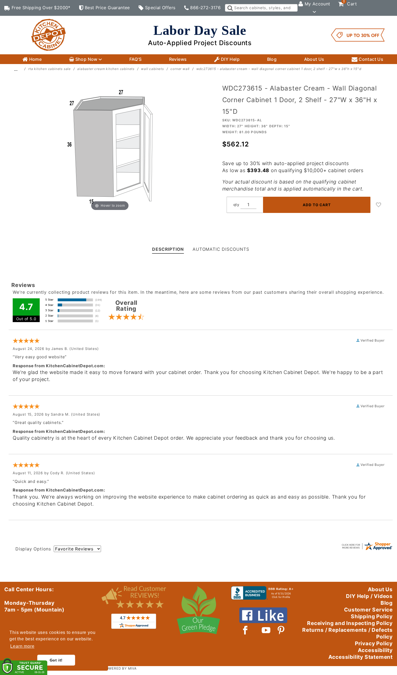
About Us (314, 59)
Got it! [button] (56, 660)
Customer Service (368, 609)
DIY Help (230, 59)
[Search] (229, 7)
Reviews (178, 59)
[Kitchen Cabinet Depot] (48, 34)
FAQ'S (135, 59)
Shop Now (86, 59)
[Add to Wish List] (378, 205)
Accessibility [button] (375, 650)
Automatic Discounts (221, 249)
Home (35, 59)
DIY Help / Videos (369, 596)
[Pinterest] (281, 630)
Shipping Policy (372, 616)
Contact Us (370, 59)
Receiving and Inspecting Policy (350, 623)
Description (168, 249)
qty (236, 204)
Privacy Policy (374, 643)
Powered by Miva (120, 668)
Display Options (33, 549)
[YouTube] (266, 630)
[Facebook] (245, 630)
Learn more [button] (22, 646)
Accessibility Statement (360, 657)
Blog (272, 59)
